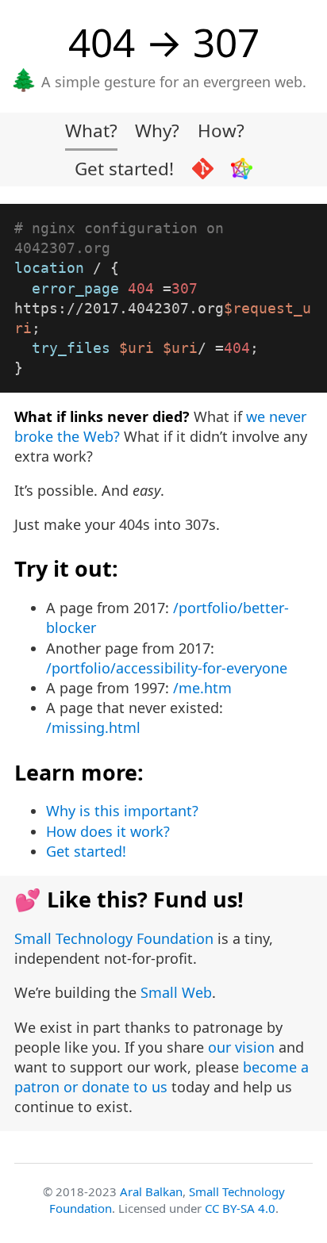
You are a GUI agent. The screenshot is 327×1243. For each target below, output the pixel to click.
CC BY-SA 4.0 (240, 1208)
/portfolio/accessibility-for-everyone (166, 667)
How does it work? (108, 831)
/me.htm (202, 687)
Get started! (124, 168)
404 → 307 (164, 41)
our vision (241, 1047)
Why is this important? (122, 810)
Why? (157, 130)
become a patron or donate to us (161, 1076)
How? (221, 130)
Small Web (176, 992)
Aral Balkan (151, 1191)
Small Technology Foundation (114, 938)
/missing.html (93, 727)
